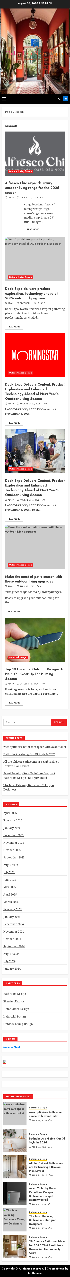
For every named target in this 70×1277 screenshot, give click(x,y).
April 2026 (10, 813)
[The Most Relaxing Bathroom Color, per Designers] (15, 1219)
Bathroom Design (14, 994)
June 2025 (9, 880)
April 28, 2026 (39, 1120)
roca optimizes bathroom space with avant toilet (34, 747)
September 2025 (14, 857)
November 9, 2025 (29, 500)
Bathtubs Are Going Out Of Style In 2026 (29, 754)
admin (11, 197)
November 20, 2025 (30, 404)
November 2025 (13, 843)
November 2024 (13, 931)
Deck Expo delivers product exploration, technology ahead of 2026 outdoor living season (31, 293)
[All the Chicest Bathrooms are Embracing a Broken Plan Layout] (15, 1166)
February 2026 (12, 820)
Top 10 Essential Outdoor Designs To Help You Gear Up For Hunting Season (34, 674)
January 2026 (12, 828)
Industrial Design (18, 657)
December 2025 (13, 835)
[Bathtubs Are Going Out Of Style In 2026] (15, 1140)
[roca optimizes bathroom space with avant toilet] (15, 1113)
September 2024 (14, 946)
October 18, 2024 (29, 684)
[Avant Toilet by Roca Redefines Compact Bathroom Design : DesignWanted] (15, 1193)
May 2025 (9, 887)
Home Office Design (16, 1009)
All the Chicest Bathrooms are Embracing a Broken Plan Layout (46, 1167)
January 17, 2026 (29, 197)
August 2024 (11, 954)
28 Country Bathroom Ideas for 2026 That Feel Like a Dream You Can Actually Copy (47, 1247)
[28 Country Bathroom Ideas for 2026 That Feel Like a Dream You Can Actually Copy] (15, 1246)
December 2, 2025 (29, 303)
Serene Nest (11, 1047)
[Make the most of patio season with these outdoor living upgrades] (35, 547)
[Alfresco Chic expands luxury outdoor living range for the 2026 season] (35, 154)
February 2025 (12, 909)
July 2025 (9, 872)
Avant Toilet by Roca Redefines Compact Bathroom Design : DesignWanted (42, 1194)
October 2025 (12, 850)
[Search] (59, 98)
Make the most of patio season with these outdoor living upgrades (33, 579)
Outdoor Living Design (20, 171)
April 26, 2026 (39, 1175)
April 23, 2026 (39, 1257)
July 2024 (9, 961)
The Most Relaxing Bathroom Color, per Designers (42, 1220)
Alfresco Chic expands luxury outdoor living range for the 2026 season (32, 188)
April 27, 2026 (39, 1147)
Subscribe (65, 98)
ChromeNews (55, 1269)
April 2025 (10, 894)
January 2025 (12, 917)
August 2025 (11, 865)
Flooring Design (13, 1001)
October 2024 (12, 939)
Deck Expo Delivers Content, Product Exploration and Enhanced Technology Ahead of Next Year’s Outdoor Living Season (35, 391)
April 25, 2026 (39, 1204)
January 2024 (12, 968)
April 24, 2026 (39, 1228)
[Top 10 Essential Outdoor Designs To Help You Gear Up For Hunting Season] (35, 640)
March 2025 (11, 902)
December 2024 (13, 924)
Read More (33, 229)
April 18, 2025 (27, 586)
